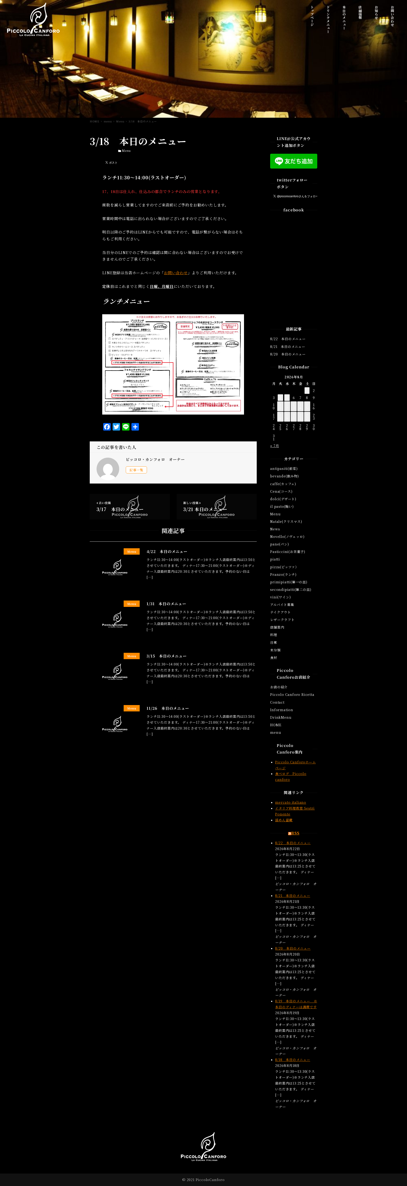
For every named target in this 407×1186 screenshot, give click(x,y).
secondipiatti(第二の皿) (290, 589)
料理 (273, 634)
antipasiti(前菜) (283, 468)
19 (287, 417)
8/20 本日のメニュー (288, 354)
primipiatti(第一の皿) (288, 582)
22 (307, 417)
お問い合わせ (176, 272)
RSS (295, 833)
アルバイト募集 (282, 604)
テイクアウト (280, 612)
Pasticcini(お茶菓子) (287, 551)
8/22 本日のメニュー (288, 338)
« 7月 (274, 445)
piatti (275, 559)
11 (280, 406)
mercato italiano (290, 802)
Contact (277, 702)
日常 (273, 642)
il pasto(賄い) (282, 506)
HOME (275, 724)
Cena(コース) (281, 491)
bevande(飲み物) (284, 476)
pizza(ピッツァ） (284, 567)
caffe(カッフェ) (283, 483)
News (275, 529)
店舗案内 (277, 627)
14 (300, 406)
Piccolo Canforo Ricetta (292, 694)
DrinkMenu (280, 717)
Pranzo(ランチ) (283, 574)
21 (300, 417)
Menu (126, 151)
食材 (273, 657)
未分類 (275, 650)
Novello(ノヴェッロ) (287, 536)
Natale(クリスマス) (286, 521)
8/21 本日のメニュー (287, 346)
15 (307, 406)
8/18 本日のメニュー (292, 1059)
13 (294, 406)
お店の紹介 (279, 687)
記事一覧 (136, 470)
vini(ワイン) (280, 597)
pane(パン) (279, 544)
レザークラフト (282, 619)
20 (294, 417)
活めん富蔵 (284, 820)
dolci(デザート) (283, 498)
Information (281, 709)
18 (280, 417)
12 (287, 406)
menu (275, 732)
